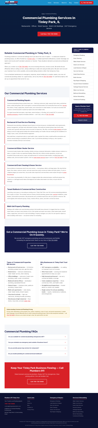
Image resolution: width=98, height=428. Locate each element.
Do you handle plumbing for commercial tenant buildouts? (25, 353)
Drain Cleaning (77, 58)
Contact (76, 2)
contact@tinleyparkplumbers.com (13, 406)
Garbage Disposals (77, 409)
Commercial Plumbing (79, 99)
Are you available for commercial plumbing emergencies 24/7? (26, 336)
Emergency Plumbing (79, 55)
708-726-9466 (87, 2)
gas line (55, 194)
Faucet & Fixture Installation (81, 83)
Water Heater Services (79, 61)
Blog (70, 2)
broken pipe (31, 58)
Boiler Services (77, 77)
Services (56, 2)
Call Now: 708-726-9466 (49, 34)
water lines (27, 301)
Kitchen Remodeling (79, 96)
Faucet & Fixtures (77, 407)
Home (49, 2)
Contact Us (30, 407)
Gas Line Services (78, 71)
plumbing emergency (12, 114)
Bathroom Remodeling (79, 93)
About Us (64, 2)
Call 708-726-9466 (37, 245)
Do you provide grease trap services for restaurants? (23, 348)
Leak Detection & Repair (80, 68)
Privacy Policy (30, 409)
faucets (65, 105)
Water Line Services (79, 90)
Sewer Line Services (79, 64)
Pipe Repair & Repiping (80, 80)
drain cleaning (57, 129)
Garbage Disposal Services (81, 86)
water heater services (39, 157)
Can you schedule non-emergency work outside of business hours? (28, 342)
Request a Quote (82, 120)
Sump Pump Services (79, 74)
